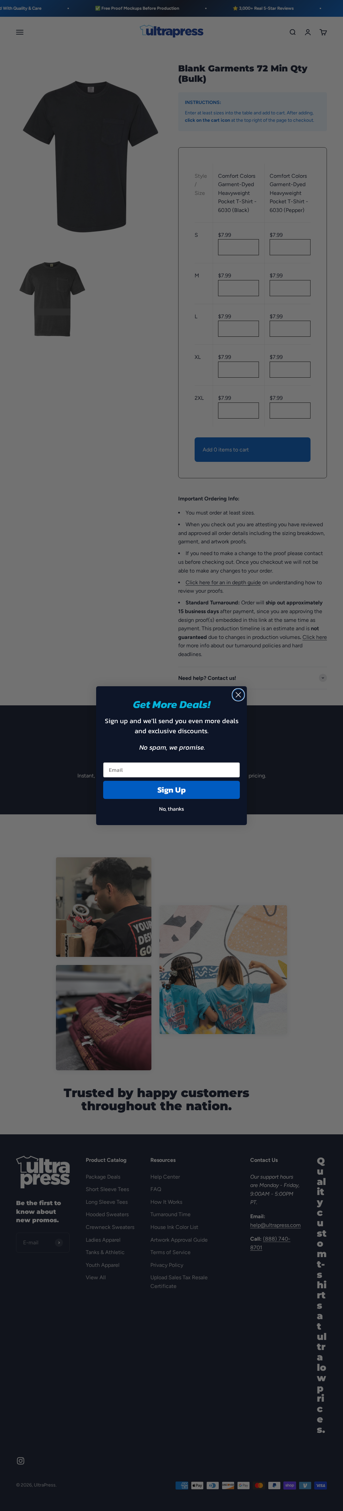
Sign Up (171, 790)
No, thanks (171, 809)
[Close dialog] (238, 695)
